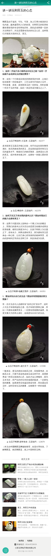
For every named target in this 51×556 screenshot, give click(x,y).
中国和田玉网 (16, 447)
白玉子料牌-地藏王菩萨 (18, 291)
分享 (48, 3)
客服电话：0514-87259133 (27, 544)
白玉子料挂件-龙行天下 (18, 366)
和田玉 (5, 22)
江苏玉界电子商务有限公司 (25, 548)
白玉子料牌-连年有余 (18, 442)
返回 (3, 3)
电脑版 (29, 541)
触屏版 (21, 541)
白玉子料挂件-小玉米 (18, 141)
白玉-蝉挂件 (18, 211)
